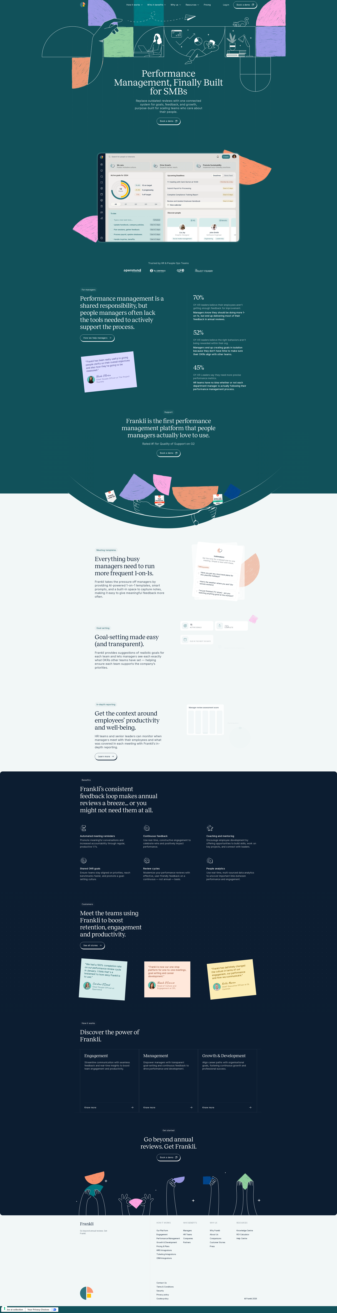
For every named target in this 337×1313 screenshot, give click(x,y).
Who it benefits (155, 4)
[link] (207, 4)
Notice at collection (13, 1309)
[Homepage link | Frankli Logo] (82, 4)
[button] (109, 1107)
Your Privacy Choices (38, 1309)
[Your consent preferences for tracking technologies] (4, 1308)
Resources (191, 4)
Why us (174, 4)
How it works (133, 4)
